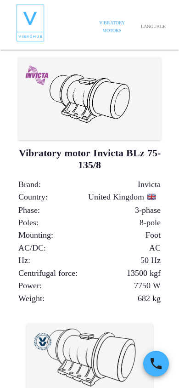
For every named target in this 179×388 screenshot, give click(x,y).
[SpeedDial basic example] (156, 364)
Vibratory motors (112, 27)
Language (153, 26)
